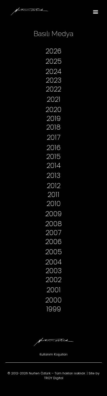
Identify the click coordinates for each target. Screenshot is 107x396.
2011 (53, 194)
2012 (53, 186)
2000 (53, 300)
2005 (53, 252)
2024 (53, 71)
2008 (53, 224)
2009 (53, 214)
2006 (53, 242)
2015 (53, 156)
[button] (95, 11)
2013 (53, 175)
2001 (54, 290)
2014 (54, 165)
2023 (53, 80)
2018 (53, 127)
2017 (53, 137)
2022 (53, 89)
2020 (53, 109)
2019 (54, 118)
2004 (53, 262)
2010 (54, 203)
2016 (54, 147)
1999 (53, 309)
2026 (53, 51)
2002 (53, 280)
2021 (53, 99)
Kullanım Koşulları (53, 354)
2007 (53, 233)
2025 (54, 61)
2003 (54, 271)
